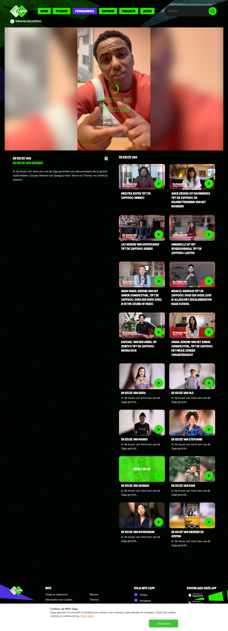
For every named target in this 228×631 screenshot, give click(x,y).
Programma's (84, 11)
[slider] (114, 131)
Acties (147, 11)
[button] (114, 88)
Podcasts (128, 11)
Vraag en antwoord (56, 594)
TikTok (143, 594)
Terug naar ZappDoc (28, 21)
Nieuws (94, 594)
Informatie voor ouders (58, 599)
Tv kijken (62, 11)
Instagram (145, 600)
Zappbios (108, 11)
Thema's (94, 599)
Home (44, 11)
